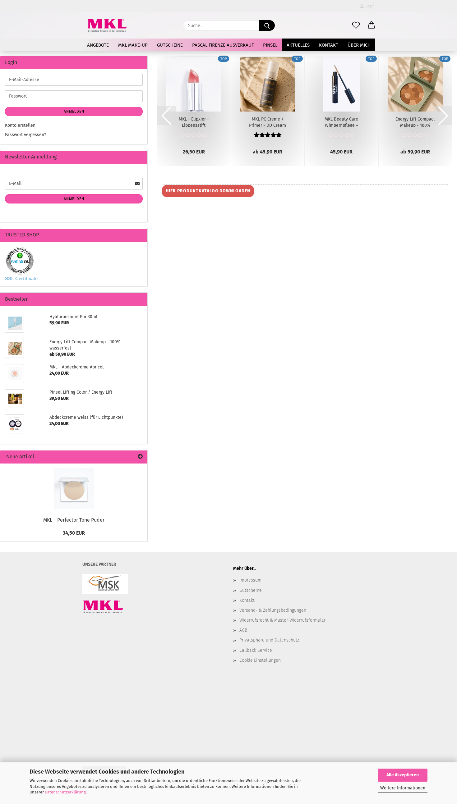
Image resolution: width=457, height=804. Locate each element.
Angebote (98, 45)
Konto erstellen (20, 125)
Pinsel (270, 45)
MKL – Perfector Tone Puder (73, 520)
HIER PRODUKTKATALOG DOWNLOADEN (208, 191)
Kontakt (328, 45)
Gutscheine (170, 45)
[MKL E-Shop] (107, 25)
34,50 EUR (74, 533)
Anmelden (74, 111)
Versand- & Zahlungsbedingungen (272, 610)
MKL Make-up (133, 45)
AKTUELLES (298, 45)
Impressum (250, 580)
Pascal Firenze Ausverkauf (223, 45)
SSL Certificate (21, 278)
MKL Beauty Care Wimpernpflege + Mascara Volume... (341, 121)
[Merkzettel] (356, 25)
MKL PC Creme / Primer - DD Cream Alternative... (267, 121)
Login (369, 6)
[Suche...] (267, 25)
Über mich (359, 45)
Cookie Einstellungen (260, 660)
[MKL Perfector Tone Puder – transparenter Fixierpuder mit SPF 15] (74, 488)
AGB (243, 630)
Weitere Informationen (402, 788)
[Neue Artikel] (140, 456)
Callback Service (255, 650)
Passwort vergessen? (25, 134)
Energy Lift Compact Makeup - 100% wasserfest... (415, 121)
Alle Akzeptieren (402, 775)
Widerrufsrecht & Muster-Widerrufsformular (282, 620)
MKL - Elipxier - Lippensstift (194, 121)
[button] (371, 25)
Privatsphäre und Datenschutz (269, 640)
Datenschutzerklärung (65, 792)
